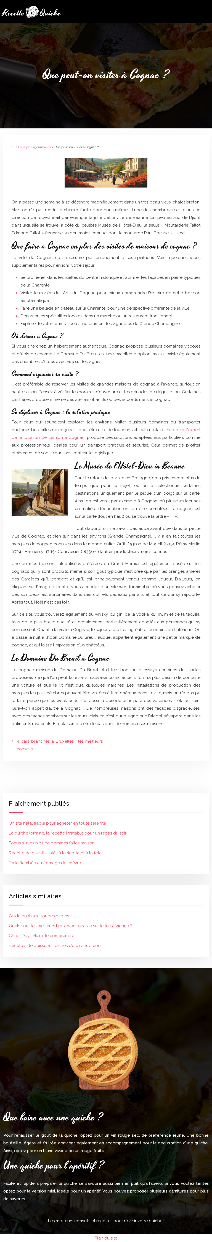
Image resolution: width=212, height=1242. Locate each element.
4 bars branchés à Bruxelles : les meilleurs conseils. (60, 745)
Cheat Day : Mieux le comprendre (41, 935)
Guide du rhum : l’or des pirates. (39, 915)
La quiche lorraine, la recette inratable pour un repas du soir (67, 833)
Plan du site (106, 1238)
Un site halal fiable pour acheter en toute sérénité (57, 823)
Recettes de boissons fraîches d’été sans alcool (55, 945)
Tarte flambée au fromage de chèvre (45, 862)
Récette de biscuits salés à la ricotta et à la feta (55, 852)
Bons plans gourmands (34, 147)
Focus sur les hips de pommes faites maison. (52, 843)
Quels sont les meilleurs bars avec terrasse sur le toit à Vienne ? (70, 925)
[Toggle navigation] (205, 11)
